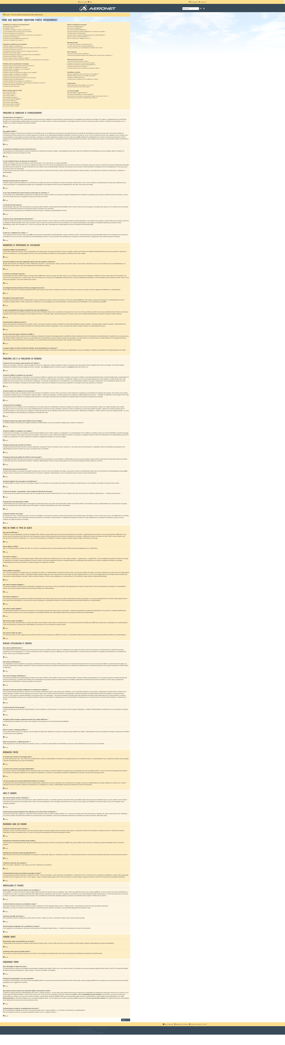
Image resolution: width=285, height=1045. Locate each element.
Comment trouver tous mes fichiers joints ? (78, 86)
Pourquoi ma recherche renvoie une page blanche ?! (81, 64)
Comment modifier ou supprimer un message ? (15, 67)
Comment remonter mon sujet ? (11, 86)
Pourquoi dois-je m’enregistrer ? (11, 26)
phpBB (103, 302)
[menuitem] (90, 2)
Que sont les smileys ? (9, 95)
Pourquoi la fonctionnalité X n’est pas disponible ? (80, 94)
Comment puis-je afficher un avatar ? (13, 56)
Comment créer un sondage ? (11, 70)
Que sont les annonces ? (10, 100)
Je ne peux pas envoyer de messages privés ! (79, 44)
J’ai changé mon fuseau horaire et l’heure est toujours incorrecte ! (20, 51)
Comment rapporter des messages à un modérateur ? (17, 81)
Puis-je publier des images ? (10, 97)
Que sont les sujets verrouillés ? (11, 104)
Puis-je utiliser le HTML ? (9, 94)
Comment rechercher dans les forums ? (78, 61)
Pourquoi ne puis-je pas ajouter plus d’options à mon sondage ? (20, 72)
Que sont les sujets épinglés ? (11, 102)
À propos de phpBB (41, 970)
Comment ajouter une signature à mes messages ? (17, 69)
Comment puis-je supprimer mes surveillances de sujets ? (83, 79)
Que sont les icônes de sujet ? (11, 106)
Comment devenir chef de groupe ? (76, 33)
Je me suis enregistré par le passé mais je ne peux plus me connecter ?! (22, 35)
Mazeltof (91, 1031)
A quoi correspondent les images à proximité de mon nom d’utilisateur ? (22, 54)
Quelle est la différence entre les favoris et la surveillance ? (83, 74)
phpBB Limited (51, 968)
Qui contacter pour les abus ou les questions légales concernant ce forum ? (87, 96)
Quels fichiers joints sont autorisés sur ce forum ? (80, 85)
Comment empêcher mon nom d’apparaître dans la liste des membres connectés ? (25, 47)
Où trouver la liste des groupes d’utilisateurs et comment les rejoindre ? (86, 31)
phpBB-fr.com (88, 1029)
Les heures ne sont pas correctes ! (12, 49)
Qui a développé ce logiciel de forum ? (77, 92)
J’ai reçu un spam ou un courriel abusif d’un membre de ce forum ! (85, 47)
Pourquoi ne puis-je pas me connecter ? (13, 33)
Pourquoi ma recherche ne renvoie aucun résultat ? (81, 63)
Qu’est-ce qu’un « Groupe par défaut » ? (78, 36)
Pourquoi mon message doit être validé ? (14, 84)
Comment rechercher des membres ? (77, 66)
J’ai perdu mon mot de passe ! (11, 36)
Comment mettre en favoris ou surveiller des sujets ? (81, 75)
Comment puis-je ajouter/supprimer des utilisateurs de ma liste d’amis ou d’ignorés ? (89, 55)
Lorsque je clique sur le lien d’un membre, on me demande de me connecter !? (26, 59)
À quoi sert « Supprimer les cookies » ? (13, 40)
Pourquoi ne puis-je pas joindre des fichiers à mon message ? (19, 77)
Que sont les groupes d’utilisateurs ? (77, 29)
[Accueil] (98, 8)
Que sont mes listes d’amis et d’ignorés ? (78, 53)
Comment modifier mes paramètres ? (13, 46)
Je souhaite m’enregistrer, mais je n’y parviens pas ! (17, 29)
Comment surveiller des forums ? (76, 77)
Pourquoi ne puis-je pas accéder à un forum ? (15, 76)
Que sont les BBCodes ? (9, 92)
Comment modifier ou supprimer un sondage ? (15, 74)
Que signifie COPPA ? (9, 28)
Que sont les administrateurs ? (75, 26)
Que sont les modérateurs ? (74, 28)
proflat (84, 1031)
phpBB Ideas (94, 980)
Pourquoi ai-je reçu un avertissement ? (13, 79)
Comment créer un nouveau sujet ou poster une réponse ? (19, 65)
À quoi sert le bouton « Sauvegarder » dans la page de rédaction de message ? (24, 82)
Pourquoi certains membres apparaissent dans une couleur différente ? (86, 35)
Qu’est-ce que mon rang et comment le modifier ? (16, 58)
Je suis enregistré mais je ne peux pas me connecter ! (17, 31)
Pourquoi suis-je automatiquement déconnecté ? (16, 38)
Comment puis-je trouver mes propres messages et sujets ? (83, 68)
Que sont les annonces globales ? (12, 99)
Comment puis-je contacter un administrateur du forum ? (82, 97)
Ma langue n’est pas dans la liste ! (12, 52)
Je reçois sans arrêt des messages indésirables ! (80, 46)
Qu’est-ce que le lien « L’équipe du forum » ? (79, 38)
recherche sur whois (117, 992)
